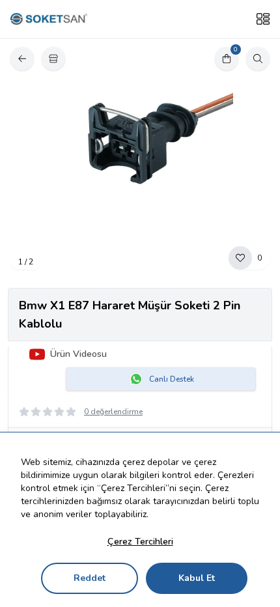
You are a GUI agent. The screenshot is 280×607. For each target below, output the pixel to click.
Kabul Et (196, 578)
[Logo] (48, 19)
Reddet (89, 578)
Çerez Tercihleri (140, 541)
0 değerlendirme (113, 411)
